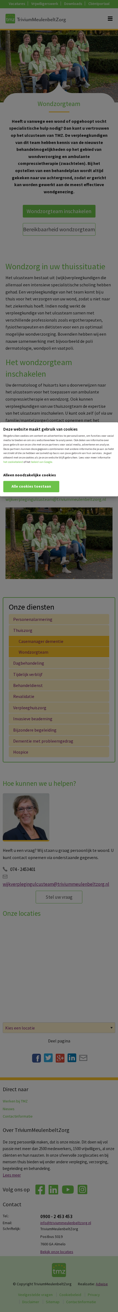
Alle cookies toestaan (31, 485)
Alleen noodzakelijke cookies (29, 474)
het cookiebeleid (13, 461)
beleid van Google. (42, 461)
